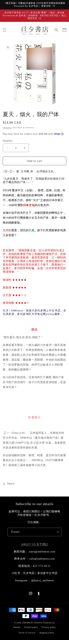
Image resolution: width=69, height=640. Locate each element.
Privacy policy (49, 627)
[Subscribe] (57, 532)
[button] (5, 30)
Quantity (7, 140)
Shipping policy (46, 633)
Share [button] (11, 483)
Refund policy (31, 627)
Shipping (7, 128)
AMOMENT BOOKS (32, 623)
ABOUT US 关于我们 (34, 544)
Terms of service (27, 633)
